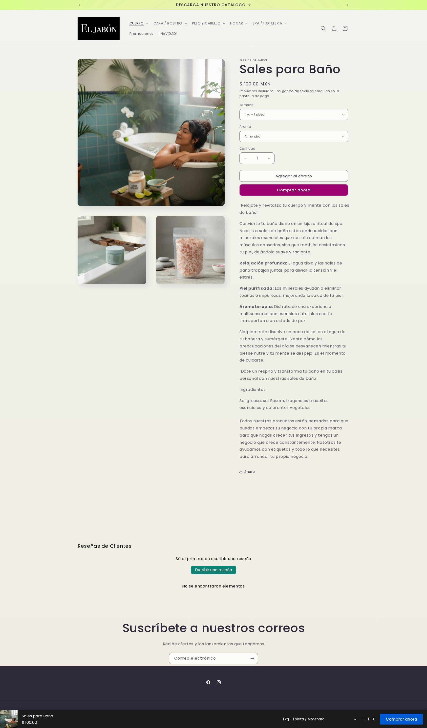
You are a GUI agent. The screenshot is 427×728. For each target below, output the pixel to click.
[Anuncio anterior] (79, 5)
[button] (139, 23)
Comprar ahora (294, 190)
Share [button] (249, 471)
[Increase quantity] (373, 719)
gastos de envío (295, 91)
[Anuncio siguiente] (347, 5)
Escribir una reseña (213, 570)
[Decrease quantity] (363, 719)
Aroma (245, 126)
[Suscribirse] (252, 658)
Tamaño (246, 104)
